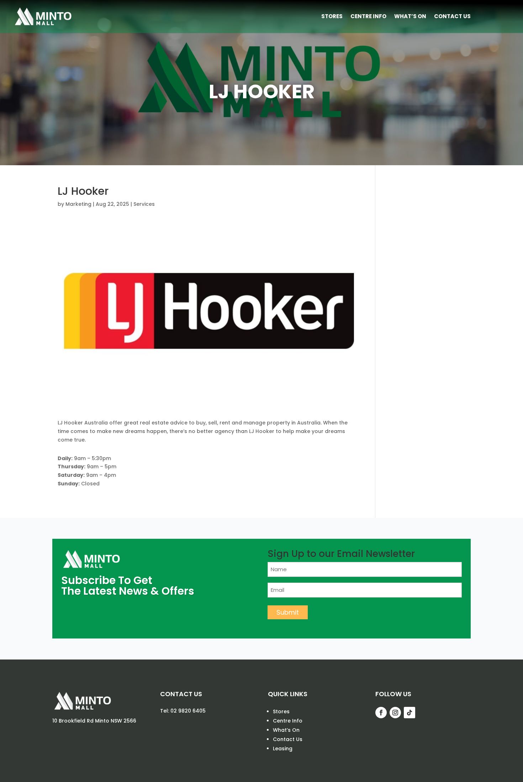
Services (144, 204)
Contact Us (452, 16)
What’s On (410, 16)
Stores (332, 16)
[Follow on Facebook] (381, 712)
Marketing (78, 204)
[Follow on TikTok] (409, 712)
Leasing (282, 748)
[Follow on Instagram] (395, 712)
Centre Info (368, 16)
